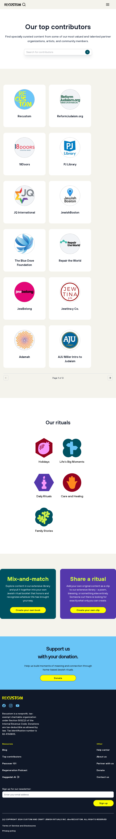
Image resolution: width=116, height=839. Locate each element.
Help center (103, 750)
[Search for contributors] (87, 52)
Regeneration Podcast (14, 770)
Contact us (103, 777)
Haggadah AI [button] (9, 777)
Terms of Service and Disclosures (19, 826)
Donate (58, 678)
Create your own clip (88, 610)
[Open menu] (107, 4)
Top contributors (11, 756)
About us (102, 756)
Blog (4, 750)
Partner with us (105, 763)
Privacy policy (9, 831)
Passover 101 (9, 763)
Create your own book (28, 610)
